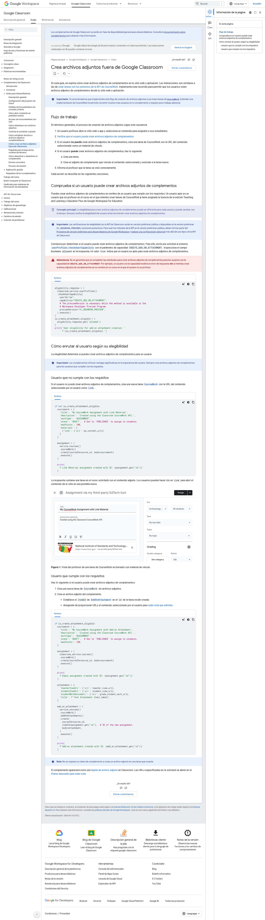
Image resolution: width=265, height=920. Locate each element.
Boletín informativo (161, 874)
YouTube (156, 883)
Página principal (57, 3)
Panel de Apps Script (108, 874)
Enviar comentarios (182, 67)
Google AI (154, 901)
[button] (20, 64)
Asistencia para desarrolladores (60, 883)
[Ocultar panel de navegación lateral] (37, 914)
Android (83, 901)
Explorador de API (107, 883)
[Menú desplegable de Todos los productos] (121, 3)
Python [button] (57, 278)
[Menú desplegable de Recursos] (141, 3)
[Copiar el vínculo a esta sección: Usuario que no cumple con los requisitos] (112, 378)
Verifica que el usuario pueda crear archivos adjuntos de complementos (95, 136)
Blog (154, 869)
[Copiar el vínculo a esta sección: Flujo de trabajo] (80, 117)
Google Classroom (81, 3)
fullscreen (255, 12)
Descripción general (14, 19)
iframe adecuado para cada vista (68, 773)
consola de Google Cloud (110, 878)
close (260, 12)
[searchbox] (21, 29)
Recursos (133, 3)
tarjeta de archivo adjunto (104, 770)
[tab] (57, 277)
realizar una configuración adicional (148, 232)
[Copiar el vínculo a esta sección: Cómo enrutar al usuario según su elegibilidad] (131, 346)
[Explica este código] (183, 284)
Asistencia (64, 19)
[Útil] (189, 59)
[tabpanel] (123, 309)
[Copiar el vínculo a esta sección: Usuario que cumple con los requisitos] (107, 576)
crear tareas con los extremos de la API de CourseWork (88, 86)
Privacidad (65, 913)
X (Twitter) (157, 878)
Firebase (111, 901)
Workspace (30, 4)
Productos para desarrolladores (60, 874)
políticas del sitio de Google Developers (112, 810)
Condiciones (51, 913)
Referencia (48, 19)
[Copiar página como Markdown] (64, 73)
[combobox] (209, 3)
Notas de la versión (54, 878)
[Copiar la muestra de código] (193, 284)
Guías (33, 19)
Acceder (257, 3)
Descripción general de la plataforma (63, 869)
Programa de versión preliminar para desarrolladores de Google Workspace (93, 232)
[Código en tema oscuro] (188, 284)
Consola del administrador (111, 869)
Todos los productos (107, 3)
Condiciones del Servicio (56, 888)
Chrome (97, 901)
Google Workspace (77, 59)
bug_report (250, 12)
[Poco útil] (193, 59)
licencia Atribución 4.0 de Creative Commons (133, 807)
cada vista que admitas (160, 605)
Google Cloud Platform (133, 901)
